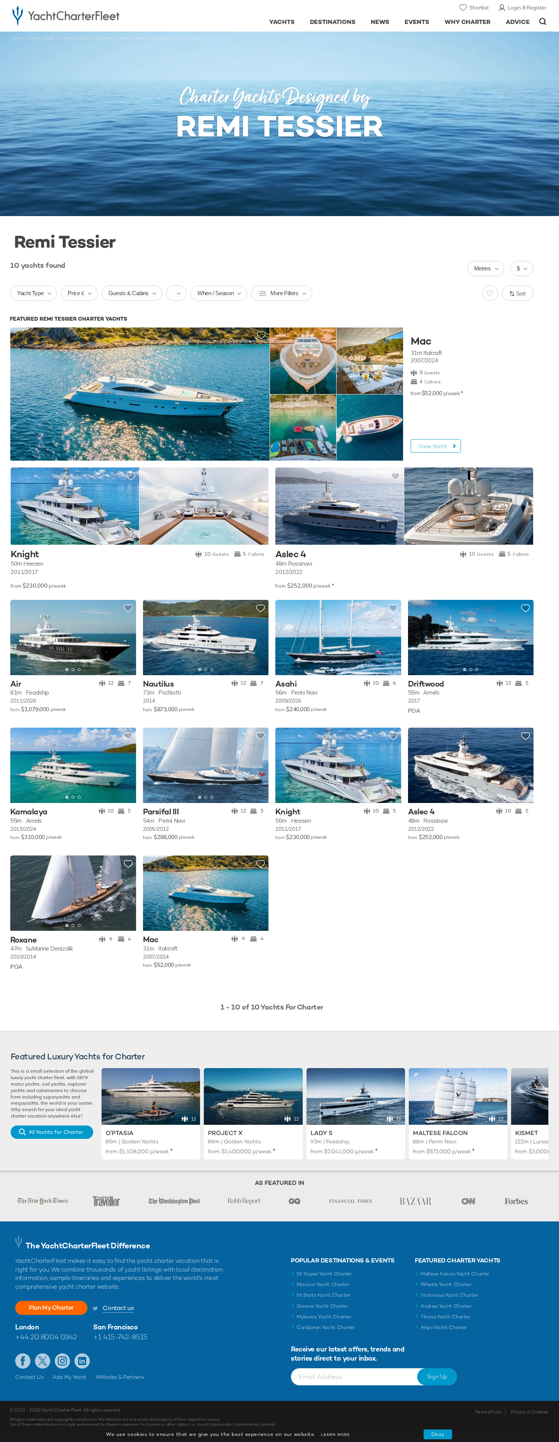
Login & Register (527, 8)
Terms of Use (488, 1412)
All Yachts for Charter (56, 1132)
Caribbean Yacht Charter (326, 1327)
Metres (482, 268)
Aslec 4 (290, 554)
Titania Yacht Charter (445, 1316)
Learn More (335, 1434)
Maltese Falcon (440, 1133)
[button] (21, 637)
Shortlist (479, 8)
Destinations (333, 22)
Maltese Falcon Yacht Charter (455, 1273)
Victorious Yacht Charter (449, 1295)
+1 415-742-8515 (120, 1336)
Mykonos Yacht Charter (324, 1316)
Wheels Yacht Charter (446, 1284)
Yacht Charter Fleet (32, 38)
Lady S (322, 1133)
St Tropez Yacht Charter (324, 1273)
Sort (521, 293)
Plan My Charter (51, 1308)
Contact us (118, 1308)
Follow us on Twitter (42, 1361)
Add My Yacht (69, 1377)
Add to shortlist (261, 335)
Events (417, 22)
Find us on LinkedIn (82, 1361)
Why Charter (468, 22)
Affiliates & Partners (119, 1377)
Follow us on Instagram (62, 1361)
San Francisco (115, 1327)
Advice (518, 22)
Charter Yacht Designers (86, 38)
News (380, 22)
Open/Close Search (542, 21)
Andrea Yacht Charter (446, 1306)
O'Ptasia (119, 1133)
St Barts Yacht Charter (323, 1295)
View (433, 446)
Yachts (282, 22)
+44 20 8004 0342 (46, 1336)
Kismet (526, 1133)
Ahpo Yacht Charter (444, 1327)
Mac (421, 341)
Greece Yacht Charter (322, 1306)
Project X (225, 1133)
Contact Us (29, 1377)
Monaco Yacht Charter (323, 1284)
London (27, 1327)
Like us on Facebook (22, 1361)
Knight (25, 554)
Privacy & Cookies (529, 1412)
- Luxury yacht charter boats (90, 15)
